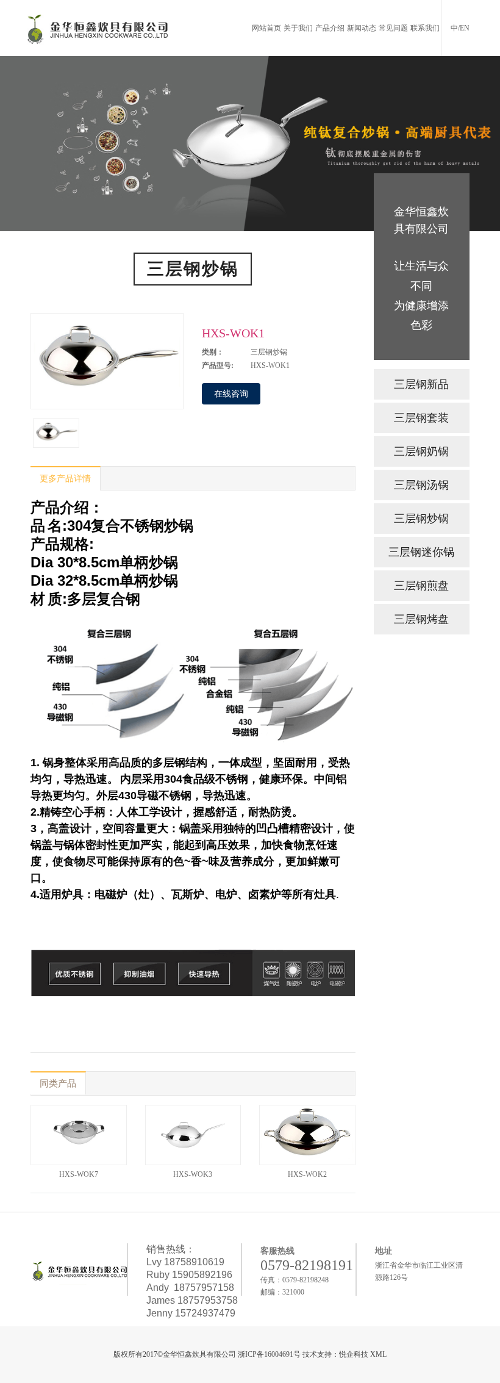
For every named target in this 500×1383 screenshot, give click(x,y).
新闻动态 (361, 28)
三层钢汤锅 (421, 485)
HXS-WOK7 (78, 1174)
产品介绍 (330, 28)
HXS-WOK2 (307, 1174)
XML (378, 1354)
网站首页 (266, 28)
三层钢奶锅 (421, 451)
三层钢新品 (421, 384)
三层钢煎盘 (421, 586)
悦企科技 (353, 1354)
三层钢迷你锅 (421, 552)
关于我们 (298, 28)
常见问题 (393, 28)
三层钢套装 (421, 418)
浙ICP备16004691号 (269, 1354)
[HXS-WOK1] (56, 433)
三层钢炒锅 (421, 518)
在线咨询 (231, 393)
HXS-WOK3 (192, 1174)
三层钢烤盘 (421, 619)
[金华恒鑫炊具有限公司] (97, 28)
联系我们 (425, 28)
